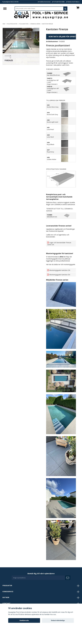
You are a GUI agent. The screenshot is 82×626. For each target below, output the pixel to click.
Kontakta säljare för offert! (62, 36)
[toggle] (6, 9)
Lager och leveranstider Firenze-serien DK (59, 244)
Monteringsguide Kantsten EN (59, 275)
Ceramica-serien (35, 24)
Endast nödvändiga (58, 620)
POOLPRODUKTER (12, 24)
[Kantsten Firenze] (21, 46)
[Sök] (65, 8)
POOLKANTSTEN (24, 24)
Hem (4, 24)
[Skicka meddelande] (67, 578)
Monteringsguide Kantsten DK (59, 270)
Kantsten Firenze (47, 24)
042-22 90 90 (14, 2)
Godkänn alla (24, 620)
